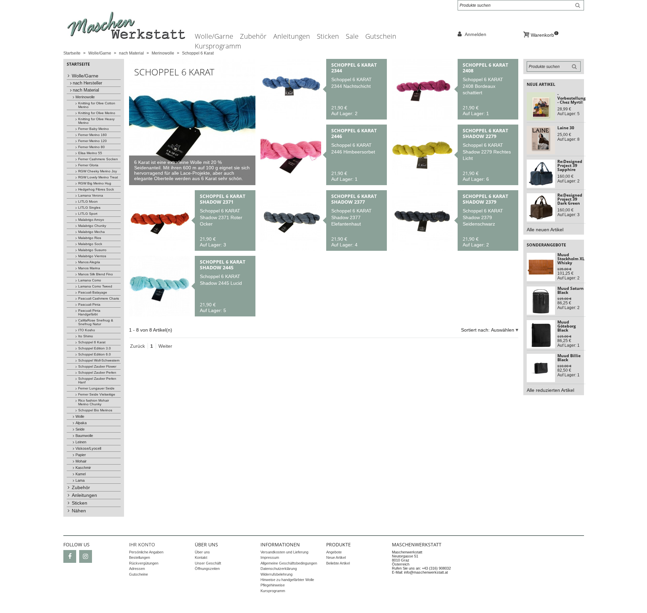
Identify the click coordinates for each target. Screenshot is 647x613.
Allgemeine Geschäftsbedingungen (288, 563)
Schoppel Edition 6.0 (94, 354)
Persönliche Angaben (146, 552)
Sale (352, 36)
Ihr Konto (142, 544)
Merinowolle (85, 97)
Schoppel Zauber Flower (97, 366)
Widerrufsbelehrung (276, 574)
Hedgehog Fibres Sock (96, 189)
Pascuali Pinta (89, 304)
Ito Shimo (85, 336)
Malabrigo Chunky (92, 226)
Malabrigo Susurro (92, 250)
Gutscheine (138, 574)
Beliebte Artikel (338, 563)
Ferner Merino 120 (92, 141)
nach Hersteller (87, 83)
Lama (80, 480)
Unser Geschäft (208, 563)
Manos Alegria (89, 262)
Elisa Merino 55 (90, 153)
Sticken (328, 36)
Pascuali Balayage (92, 292)
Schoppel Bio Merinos (95, 410)
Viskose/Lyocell (88, 448)
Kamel (80, 474)
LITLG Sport (87, 213)
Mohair (81, 461)
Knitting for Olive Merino (96, 113)
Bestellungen (139, 557)
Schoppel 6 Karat (91, 342)
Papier (80, 455)
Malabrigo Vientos (92, 256)
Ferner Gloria (88, 165)
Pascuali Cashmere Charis (98, 298)
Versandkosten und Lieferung (284, 552)
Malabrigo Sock (90, 244)
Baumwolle (84, 436)
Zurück (137, 346)
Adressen (137, 569)
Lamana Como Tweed (95, 286)
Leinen (80, 442)
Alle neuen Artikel (545, 229)
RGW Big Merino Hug (94, 183)
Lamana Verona (90, 195)
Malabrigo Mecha (91, 232)
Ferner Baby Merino (93, 129)
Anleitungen (291, 36)
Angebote (334, 552)
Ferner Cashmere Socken (98, 159)
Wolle (79, 416)
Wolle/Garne (214, 36)
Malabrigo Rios (89, 238)
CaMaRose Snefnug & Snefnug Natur (95, 322)
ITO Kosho (86, 330)
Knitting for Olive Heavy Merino (96, 121)
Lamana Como (89, 280)
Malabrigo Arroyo (91, 220)
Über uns (202, 552)
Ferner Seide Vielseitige (96, 394)
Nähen (79, 510)
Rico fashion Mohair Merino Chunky (93, 402)
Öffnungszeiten (207, 569)
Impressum (269, 557)
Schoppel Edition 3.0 (94, 348)
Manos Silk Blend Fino (95, 274)
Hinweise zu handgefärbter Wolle (287, 580)
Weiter (165, 346)
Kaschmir (83, 468)
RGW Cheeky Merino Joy (97, 171)
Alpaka (81, 423)
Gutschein (380, 36)
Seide (80, 429)
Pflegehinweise (272, 585)
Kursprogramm (218, 45)
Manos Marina (89, 268)
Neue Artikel (336, 557)
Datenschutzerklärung (278, 569)
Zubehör (253, 36)
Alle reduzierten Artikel (550, 390)
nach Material (86, 90)
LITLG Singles (89, 207)
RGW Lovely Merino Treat (98, 177)
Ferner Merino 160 (92, 135)
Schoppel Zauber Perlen (97, 372)
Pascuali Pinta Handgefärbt (89, 312)
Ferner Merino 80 (91, 147)
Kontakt (201, 557)
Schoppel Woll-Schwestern (99, 360)
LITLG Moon (88, 201)
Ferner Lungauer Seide (96, 388)
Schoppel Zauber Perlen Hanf (97, 380)
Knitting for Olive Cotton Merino (96, 105)
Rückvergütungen (143, 563)
